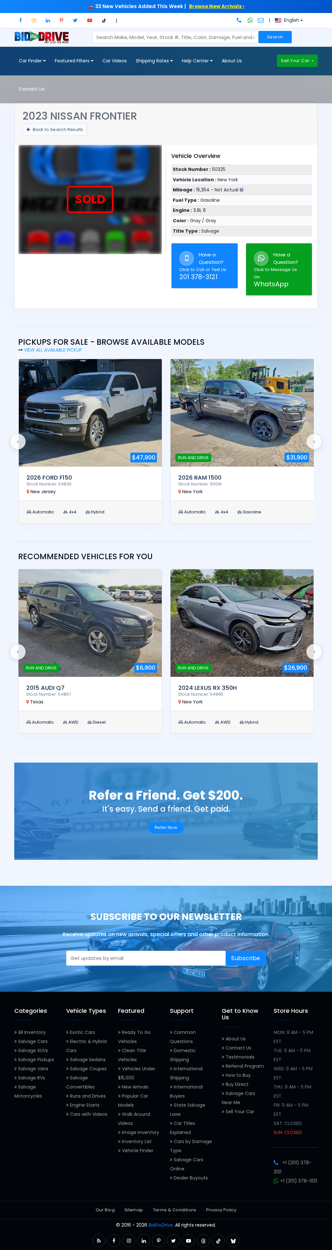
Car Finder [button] (31, 61)
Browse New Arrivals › (216, 6)
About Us (232, 61)
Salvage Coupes (88, 1068)
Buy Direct (236, 1084)
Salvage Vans (32, 1068)
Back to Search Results (57, 129)
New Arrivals (134, 1087)
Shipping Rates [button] (153, 61)
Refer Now (166, 827)
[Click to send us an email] (261, 20)
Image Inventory (140, 1132)
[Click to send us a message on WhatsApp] (250, 20)
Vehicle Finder (137, 1150)
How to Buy (237, 1075)
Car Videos (114, 61)
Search (275, 37)
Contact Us (31, 89)
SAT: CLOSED (288, 1123)
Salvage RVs (31, 1078)
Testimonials (239, 1057)
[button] (20, 20)
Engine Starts (84, 1105)
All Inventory (31, 1032)
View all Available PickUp (53, 350)
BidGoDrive (160, 1225)
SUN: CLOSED (288, 1132)
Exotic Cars (82, 1032)
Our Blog (105, 1210)
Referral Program (244, 1066)
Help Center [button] (196, 61)
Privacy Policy (221, 1210)
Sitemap (133, 1210)
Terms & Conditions (174, 1210)
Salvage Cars (32, 1041)
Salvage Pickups (35, 1059)
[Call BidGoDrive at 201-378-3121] (240, 20)
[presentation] (18, 441)
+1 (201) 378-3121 (298, 1181)
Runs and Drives (87, 1096)
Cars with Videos (88, 1114)
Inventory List (136, 1141)
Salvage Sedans (87, 1059)
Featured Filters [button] (73, 61)
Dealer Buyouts (190, 1178)
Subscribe (245, 958)
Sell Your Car (295, 61)
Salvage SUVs (32, 1050)
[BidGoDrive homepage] (43, 40)
